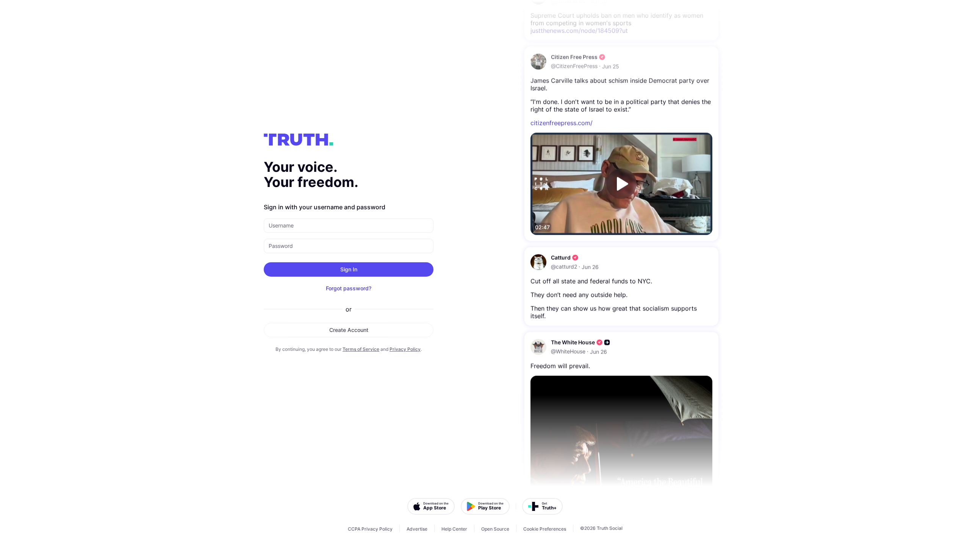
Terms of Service (361, 349)
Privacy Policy (405, 349)
